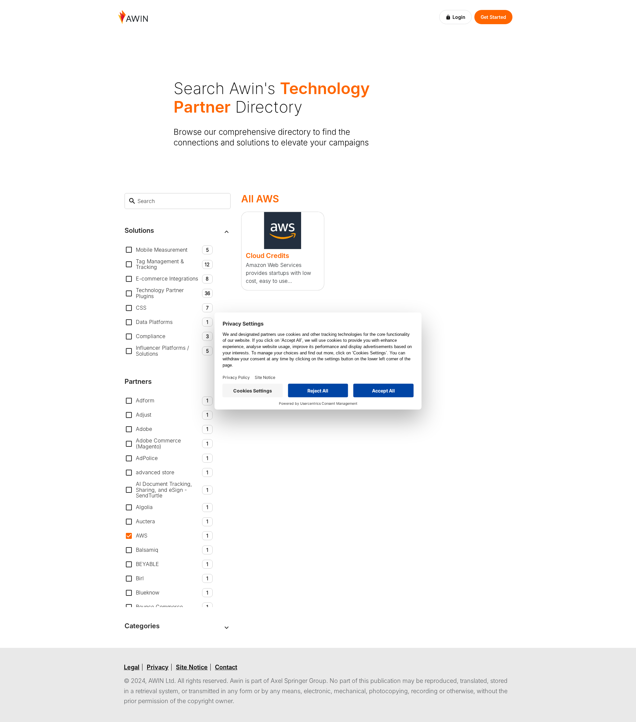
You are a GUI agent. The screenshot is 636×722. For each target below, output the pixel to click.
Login (458, 17)
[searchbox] (181, 201)
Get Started (493, 17)
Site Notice (192, 667)
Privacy (158, 667)
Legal (131, 667)
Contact (226, 667)
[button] (178, 232)
